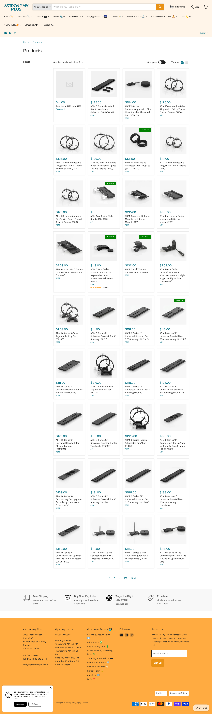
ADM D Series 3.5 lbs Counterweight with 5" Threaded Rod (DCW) (137, 555)
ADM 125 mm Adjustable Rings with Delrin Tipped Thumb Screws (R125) (69, 165)
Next (134, 578)
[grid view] (183, 62)
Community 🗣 (31, 25)
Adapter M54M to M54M (68, 106)
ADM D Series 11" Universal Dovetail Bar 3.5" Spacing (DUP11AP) (137, 336)
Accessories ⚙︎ (75, 16)
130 (125, 578)
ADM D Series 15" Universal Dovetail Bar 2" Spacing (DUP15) (138, 389)
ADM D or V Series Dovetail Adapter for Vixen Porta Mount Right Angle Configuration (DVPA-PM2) (173, 275)
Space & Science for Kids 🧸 (163, 16)
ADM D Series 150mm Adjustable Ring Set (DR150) (136, 443)
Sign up (158, 663)
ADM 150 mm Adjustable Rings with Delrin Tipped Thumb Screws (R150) (103, 165)
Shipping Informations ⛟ (100, 658)
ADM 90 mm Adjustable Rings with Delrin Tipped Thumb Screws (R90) (69, 219)
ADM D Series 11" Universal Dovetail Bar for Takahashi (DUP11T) (69, 389)
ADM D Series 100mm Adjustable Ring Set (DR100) (67, 336)
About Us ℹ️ (93, 675)
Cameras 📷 (41, 16)
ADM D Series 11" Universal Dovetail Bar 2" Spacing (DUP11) (103, 336)
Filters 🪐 (117, 16)
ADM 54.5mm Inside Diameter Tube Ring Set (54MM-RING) (137, 165)
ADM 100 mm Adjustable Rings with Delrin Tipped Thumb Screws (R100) (172, 109)
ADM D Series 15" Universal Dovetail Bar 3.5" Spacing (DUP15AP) (172, 389)
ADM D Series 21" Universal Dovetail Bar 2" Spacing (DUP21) (103, 499)
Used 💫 (185, 16)
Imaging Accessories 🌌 (97, 16)
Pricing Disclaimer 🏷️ (97, 666)
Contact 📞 (49, 25)
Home (26, 42)
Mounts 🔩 (58, 16)
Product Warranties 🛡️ (98, 662)
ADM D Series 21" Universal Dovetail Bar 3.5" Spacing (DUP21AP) (137, 499)
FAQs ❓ (91, 679)
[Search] (160, 7)
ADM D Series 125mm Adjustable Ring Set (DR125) (101, 389)
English (203, 33)
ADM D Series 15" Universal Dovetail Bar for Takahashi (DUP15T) (103, 443)
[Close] (50, 687)
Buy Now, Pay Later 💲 (98, 646)
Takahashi (60, 109)
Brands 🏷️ (8, 16)
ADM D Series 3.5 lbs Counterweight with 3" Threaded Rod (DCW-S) (102, 555)
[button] (195, 7)
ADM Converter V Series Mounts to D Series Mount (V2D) (172, 219)
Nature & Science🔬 (136, 16)
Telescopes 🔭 (24, 16)
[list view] (187, 62)
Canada (177, 693)
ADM (92, 115)
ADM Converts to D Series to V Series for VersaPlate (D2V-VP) (69, 272)
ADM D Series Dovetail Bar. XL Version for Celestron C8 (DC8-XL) (102, 109)
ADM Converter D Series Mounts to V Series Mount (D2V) (137, 219)
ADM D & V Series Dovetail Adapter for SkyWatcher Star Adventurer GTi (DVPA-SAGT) (101, 275)
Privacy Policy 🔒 (95, 671)
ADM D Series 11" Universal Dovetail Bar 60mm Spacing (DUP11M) (173, 336)
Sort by (57, 62)
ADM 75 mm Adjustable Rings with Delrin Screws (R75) (173, 165)
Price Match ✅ (94, 642)
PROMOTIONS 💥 (11, 25)
